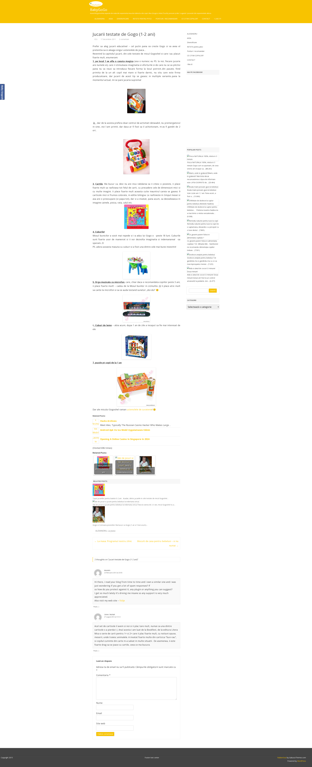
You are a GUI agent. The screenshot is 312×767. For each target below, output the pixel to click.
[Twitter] (147, 752)
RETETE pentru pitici (142, 19)
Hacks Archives (108, 420)
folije (122, 600)
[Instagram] (160, 752)
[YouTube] (157, 752)
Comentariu (103, 675)
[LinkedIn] (155, 752)
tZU (95, 39)
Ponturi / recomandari (166, 19)
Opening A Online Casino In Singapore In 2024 (124, 439)
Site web (100, 723)
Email (99, 713)
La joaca (111, 530)
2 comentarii (124, 39)
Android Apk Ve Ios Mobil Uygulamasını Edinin (125, 429)
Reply (95, 607)
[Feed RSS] (165, 752)
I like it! (217, 19)
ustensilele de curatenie (139, 409)
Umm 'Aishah (109, 614)
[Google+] (152, 752)
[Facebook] (150, 752)
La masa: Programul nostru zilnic (113, 541)
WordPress (301, 761)
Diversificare (123, 19)
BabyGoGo (98, 9)
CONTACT (206, 19)
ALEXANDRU (100, 19)
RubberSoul (281, 757)
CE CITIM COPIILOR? (189, 19)
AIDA (111, 19)
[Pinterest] (162, 752)
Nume (99, 702)
